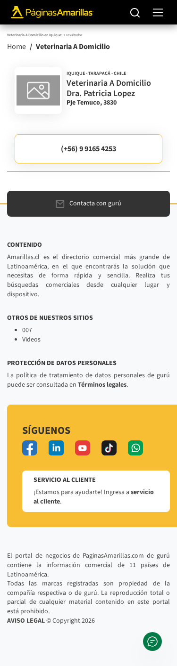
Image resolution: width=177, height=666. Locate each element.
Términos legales (102, 385)
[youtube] (82, 447)
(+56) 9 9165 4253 (88, 149)
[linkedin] (56, 447)
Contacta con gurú (95, 203)
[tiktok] (109, 447)
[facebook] (29, 447)
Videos (31, 339)
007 (27, 330)
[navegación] (158, 12)
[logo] (38, 90)
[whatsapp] (135, 447)
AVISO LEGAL (26, 620)
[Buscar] (135, 12)
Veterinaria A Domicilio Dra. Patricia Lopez (109, 88)
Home (16, 46)
